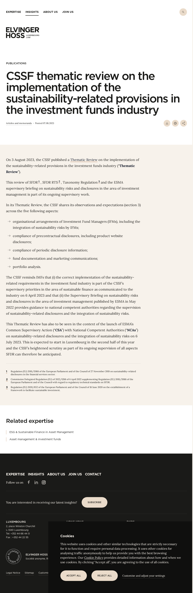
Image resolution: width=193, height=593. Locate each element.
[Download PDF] (167, 123)
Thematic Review (83, 160)
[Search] (183, 12)
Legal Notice (13, 572)
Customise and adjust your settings (143, 575)
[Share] (183, 123)
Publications (16, 63)
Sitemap (29, 572)
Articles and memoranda (19, 123)
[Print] (175, 123)
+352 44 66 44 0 (20, 533)
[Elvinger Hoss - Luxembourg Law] (22, 32)
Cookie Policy (93, 557)
